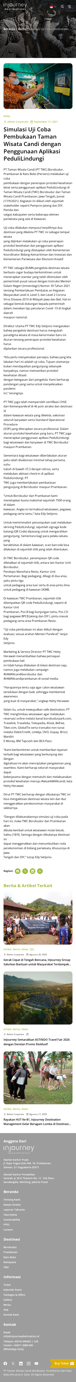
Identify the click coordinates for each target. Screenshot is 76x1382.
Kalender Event (13, 1289)
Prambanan (10, 1252)
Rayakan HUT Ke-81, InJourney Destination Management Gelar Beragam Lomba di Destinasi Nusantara (36, 1124)
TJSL (32, 949)
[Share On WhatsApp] (40, 871)
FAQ (6, 1309)
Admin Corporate (17, 121)
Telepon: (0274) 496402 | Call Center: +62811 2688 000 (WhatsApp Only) (21, 1345)
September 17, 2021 (46, 121)
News (7, 116)
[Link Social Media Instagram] (28, 1363)
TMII (6, 1267)
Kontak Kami (11, 1314)
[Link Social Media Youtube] (36, 1363)
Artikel (7, 949)
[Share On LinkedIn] (32, 871)
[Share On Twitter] (25, 871)
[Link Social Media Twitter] (13, 1363)
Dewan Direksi (12, 1204)
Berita (16, 949)
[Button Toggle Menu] (69, 7)
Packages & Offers (14, 1294)
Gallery (8, 1299)
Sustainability (12, 1219)
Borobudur (10, 1247)
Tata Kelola (10, 1214)
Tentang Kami (12, 1199)
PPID (6, 1224)
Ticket (7, 1284)
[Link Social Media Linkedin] (21, 1363)
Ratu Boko (10, 1257)
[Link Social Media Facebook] (5, 1363)
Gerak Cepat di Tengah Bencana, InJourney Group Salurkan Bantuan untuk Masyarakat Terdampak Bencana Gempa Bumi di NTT (37, 964)
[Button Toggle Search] (62, 7)
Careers (8, 1229)
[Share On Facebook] (18, 871)
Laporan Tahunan (14, 1209)
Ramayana (10, 1262)
